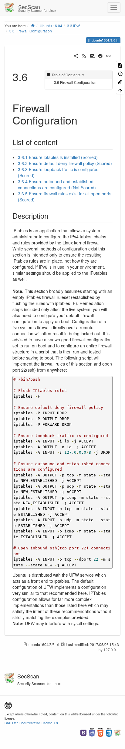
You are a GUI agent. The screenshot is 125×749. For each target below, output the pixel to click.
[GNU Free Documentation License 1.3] (8, 704)
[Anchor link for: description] (52, 215)
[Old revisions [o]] (120, 73)
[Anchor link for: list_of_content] (61, 142)
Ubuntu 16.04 (51, 25)
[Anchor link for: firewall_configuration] (83, 119)
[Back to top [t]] (120, 90)
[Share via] (76, 55)
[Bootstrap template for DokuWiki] (83, 731)
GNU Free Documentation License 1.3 (31, 723)
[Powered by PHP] (92, 731)
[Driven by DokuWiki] (117, 731)
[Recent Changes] (84, 55)
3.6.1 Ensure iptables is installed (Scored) (58, 157)
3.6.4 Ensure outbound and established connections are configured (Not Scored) (57, 184)
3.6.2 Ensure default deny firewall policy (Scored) (65, 163)
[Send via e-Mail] (92, 55)
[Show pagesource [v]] (120, 65)
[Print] (100, 55)
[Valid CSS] (109, 731)
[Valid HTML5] (100, 731)
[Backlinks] (120, 81)
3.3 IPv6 (73, 25)
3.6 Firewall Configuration (30, 30)
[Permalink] (108, 55)
